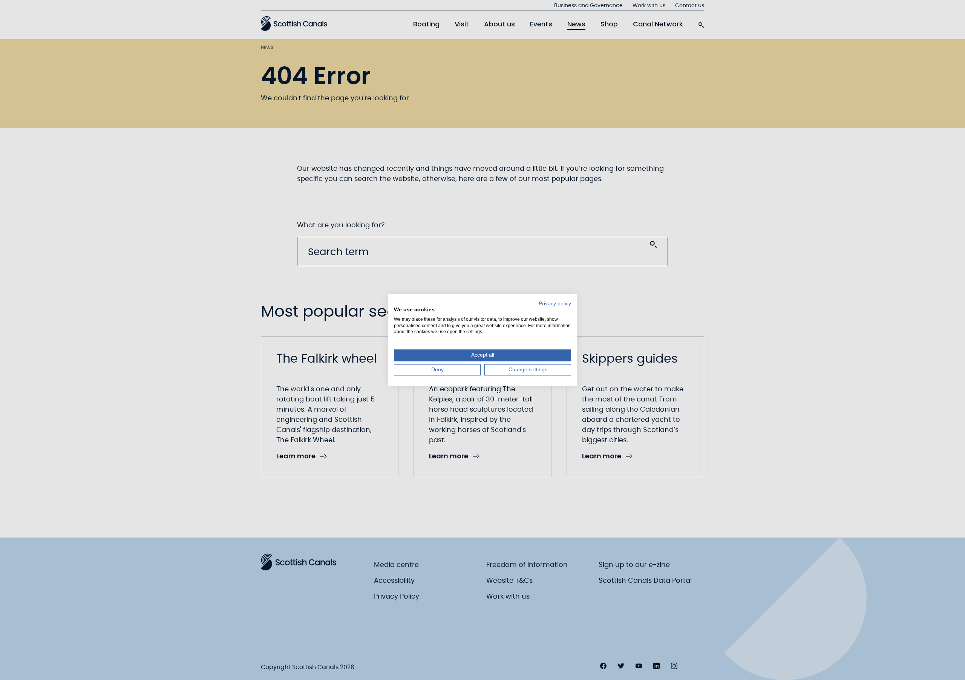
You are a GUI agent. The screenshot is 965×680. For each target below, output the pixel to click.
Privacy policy (555, 303)
